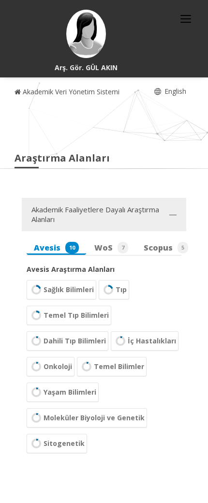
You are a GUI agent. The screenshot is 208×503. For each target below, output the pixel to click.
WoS (109, 247)
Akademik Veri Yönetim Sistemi (70, 91)
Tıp (121, 289)
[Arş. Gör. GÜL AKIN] (86, 34)
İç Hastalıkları (152, 340)
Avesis (54, 247)
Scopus (164, 247)
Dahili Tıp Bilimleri (75, 340)
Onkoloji (58, 366)
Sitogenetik (64, 443)
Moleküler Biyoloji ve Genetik (94, 417)
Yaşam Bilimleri (70, 392)
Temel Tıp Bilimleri (76, 315)
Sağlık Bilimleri (69, 289)
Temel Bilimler (119, 366)
